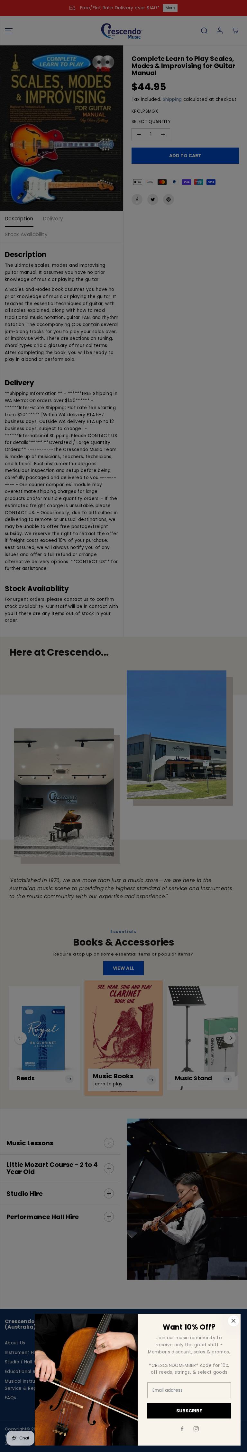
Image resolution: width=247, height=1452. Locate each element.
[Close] (233, 1321)
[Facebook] (182, 1429)
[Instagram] (196, 1429)
